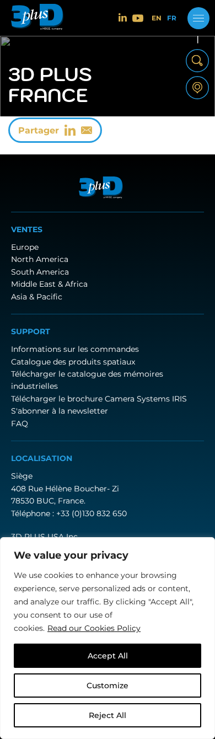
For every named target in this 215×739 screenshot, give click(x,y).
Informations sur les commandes (75, 349)
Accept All (108, 656)
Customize (107, 685)
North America (39, 259)
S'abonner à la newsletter (59, 411)
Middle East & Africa (49, 284)
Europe (25, 247)
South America (40, 272)
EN (157, 18)
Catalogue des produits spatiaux (73, 362)
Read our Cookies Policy (94, 628)
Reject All (107, 715)
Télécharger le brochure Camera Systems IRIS (99, 399)
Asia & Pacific (36, 297)
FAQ (19, 424)
